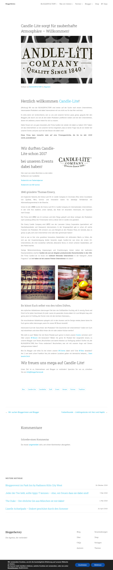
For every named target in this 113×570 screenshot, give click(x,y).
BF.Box (81, 351)
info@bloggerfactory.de (34, 372)
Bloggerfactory (10, 4)
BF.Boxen (34, 338)
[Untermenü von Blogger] (92, 3)
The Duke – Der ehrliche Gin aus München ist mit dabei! (35, 500)
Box (23, 389)
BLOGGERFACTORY (35, 87)
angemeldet (34, 444)
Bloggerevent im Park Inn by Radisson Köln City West (34, 485)
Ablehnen (98, 565)
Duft (50, 389)
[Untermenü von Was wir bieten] (72, 3)
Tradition (82, 389)
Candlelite (42, 389)
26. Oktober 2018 (101, 485)
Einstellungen (13, 568)
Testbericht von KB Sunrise (30, 185)
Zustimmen (82, 565)
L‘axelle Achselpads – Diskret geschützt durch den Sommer (37, 508)
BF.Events (61, 351)
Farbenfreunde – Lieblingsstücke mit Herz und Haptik (83, 412)
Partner (72, 389)
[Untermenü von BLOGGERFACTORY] (56, 3)
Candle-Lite (69, 101)
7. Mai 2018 (103, 493)
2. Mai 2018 (103, 501)
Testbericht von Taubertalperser (32, 180)
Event (57, 389)
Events (78, 335)
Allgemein (47, 87)
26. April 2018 (102, 509)
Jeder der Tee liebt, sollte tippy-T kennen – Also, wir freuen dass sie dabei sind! (47, 493)
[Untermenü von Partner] (82, 3)
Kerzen (65, 389)
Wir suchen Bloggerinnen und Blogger (23, 412)
